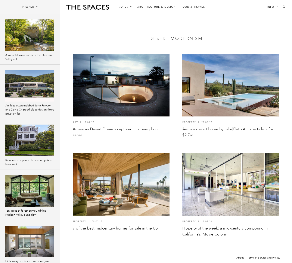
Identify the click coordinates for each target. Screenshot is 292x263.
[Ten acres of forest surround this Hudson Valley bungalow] (29, 191)
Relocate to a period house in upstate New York (28, 162)
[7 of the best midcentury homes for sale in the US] (121, 184)
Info (270, 7)
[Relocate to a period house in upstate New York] (29, 140)
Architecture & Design (156, 7)
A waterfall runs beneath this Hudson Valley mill (28, 57)
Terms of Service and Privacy (263, 257)
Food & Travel (193, 7)
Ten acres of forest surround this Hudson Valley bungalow (25, 213)
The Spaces (87, 8)
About (240, 257)
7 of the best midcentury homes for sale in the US (115, 228)
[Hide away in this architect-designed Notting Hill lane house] (29, 241)
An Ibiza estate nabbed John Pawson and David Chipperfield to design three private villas (29, 109)
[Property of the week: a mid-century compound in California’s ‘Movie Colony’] (230, 184)
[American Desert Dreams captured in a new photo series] (121, 85)
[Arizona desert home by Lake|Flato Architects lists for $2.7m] (230, 85)
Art (75, 122)
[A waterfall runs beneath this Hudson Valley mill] (29, 35)
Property (124, 7)
